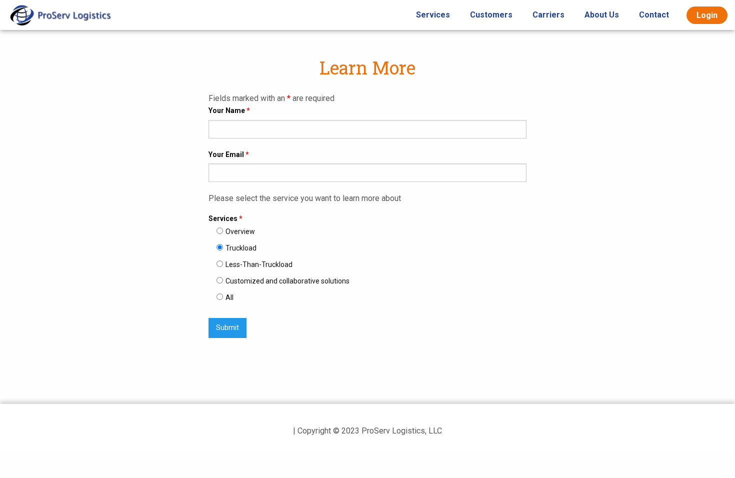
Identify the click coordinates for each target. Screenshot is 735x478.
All (230, 298)
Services (433, 15)
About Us (601, 15)
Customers (491, 15)
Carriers (548, 15)
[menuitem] (433, 15)
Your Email (228, 154)
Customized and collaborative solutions (288, 281)
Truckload (241, 248)
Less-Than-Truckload (259, 264)
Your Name (229, 110)
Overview (240, 232)
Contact (654, 15)
